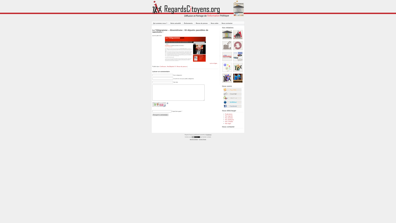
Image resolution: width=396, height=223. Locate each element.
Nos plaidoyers (229, 119)
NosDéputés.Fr (171, 66)
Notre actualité (175, 23)
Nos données (229, 118)
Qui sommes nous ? (160, 23)
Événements (188, 23)
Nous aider (214, 23)
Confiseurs (163, 66)
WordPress (208, 134)
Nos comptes (229, 121)
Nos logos (228, 123)
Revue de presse (202, 23)
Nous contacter (227, 23)
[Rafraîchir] (167, 103)
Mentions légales (194, 139)
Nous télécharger (229, 111)
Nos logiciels (229, 116)
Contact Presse (202, 139)
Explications (228, 114)
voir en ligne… (214, 63)
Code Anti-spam (176, 111)
